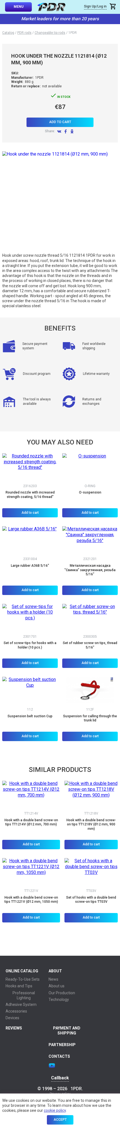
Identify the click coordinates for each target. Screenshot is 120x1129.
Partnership (62, 1044)
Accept (60, 1120)
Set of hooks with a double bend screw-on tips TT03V (91, 900)
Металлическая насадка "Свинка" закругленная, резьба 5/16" (90, 570)
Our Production (62, 993)
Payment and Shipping (66, 1030)
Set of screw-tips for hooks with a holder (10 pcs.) (30, 645)
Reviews (14, 1028)
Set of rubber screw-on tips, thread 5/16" (90, 645)
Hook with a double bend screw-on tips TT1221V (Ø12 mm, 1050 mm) (31, 900)
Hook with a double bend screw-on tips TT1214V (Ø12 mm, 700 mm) (31, 822)
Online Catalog (22, 971)
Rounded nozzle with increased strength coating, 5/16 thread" (30, 494)
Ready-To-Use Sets (23, 979)
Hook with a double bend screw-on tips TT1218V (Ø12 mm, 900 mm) (91, 824)
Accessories (16, 1011)
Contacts (59, 1056)
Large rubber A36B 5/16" (30, 566)
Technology (59, 999)
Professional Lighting (24, 995)
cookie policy (55, 1110)
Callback (60, 1077)
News (53, 979)
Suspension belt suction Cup (30, 716)
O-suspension (90, 492)
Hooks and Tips (19, 986)
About (55, 971)
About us (56, 986)
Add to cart (60, 122)
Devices (12, 1018)
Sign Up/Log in (95, 6)
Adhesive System (21, 1004)
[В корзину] (113, 7)
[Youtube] (52, 1065)
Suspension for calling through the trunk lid (90, 718)
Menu (18, 7)
